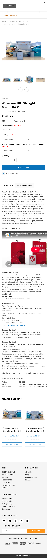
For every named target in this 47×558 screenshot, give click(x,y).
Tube (26, 21)
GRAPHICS (6, 488)
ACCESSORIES (7, 480)
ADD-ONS (5, 477)
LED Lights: (10, 135)
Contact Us (6, 509)
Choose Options (12, 444)
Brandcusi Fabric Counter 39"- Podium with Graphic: (23, 145)
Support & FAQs (8, 498)
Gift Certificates (31, 477)
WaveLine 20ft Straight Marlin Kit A (12, 429)
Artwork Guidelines (24, 185)
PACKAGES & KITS (8, 485)
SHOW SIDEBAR (22, 556)
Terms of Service (8, 506)
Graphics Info (7, 501)
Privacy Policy (7, 504)
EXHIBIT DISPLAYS (16, 21)
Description (8, 185)
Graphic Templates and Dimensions (15, 325)
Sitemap (28, 480)
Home (4, 21)
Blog (27, 475)
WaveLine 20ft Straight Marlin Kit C (16, 24)
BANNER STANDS (8, 475)
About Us (28, 472)
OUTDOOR (6, 483)
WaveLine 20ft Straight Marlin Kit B (35, 429)
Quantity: (6, 156)
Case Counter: (11, 126)
